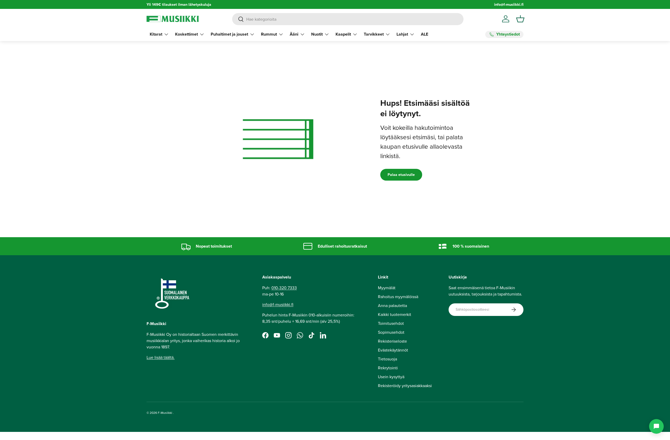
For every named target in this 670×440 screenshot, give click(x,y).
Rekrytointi (388, 368)
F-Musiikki (165, 412)
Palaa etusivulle (401, 174)
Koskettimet (186, 34)
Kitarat (156, 34)
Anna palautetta (392, 305)
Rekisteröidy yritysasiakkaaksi (405, 385)
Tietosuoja (387, 359)
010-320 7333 (284, 288)
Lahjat (402, 34)
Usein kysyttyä (391, 377)
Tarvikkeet (374, 34)
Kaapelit (343, 34)
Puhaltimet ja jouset (229, 34)
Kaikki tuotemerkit (394, 314)
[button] (520, 19)
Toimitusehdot (391, 323)
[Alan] (656, 426)
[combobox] (347, 19)
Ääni (294, 34)
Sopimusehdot (391, 332)
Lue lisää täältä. (161, 357)
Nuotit (317, 34)
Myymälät (386, 288)
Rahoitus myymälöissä (398, 296)
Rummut (269, 34)
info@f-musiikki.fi (508, 4)
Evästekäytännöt (393, 350)
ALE (424, 34)
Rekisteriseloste (392, 341)
